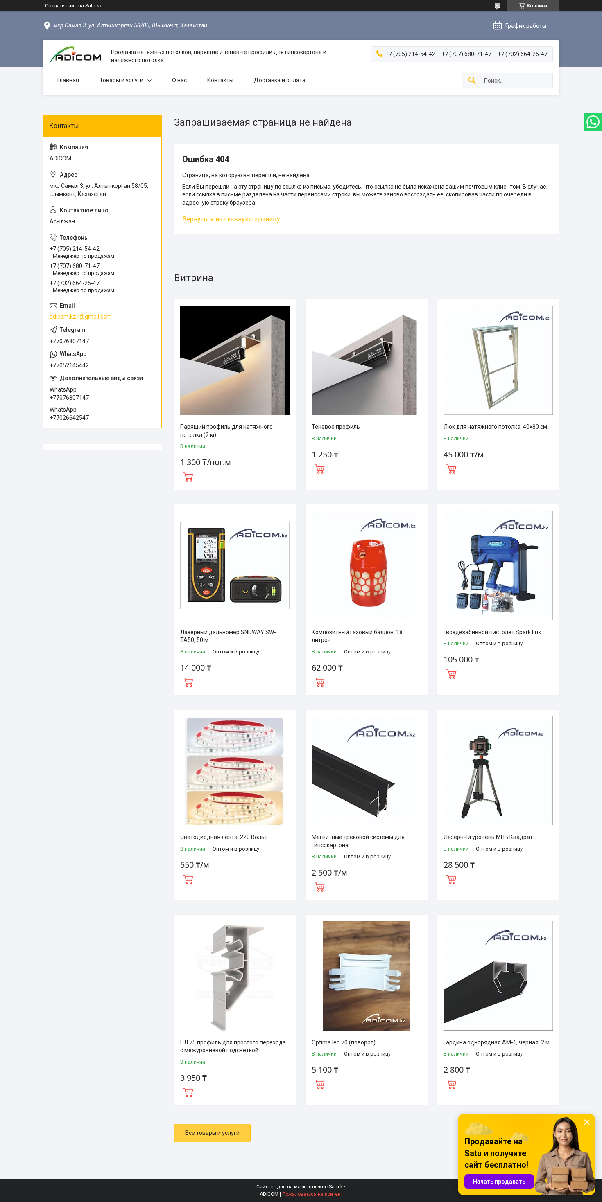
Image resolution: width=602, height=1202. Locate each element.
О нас (179, 80)
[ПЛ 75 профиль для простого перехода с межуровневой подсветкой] (235, 975)
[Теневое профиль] (366, 360)
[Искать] (472, 80)
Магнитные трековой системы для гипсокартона (358, 841)
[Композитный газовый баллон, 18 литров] (366, 565)
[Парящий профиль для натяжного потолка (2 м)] (235, 360)
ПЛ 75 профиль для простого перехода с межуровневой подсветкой (233, 1046)
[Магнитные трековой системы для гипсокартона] (366, 770)
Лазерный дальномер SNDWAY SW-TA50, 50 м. (228, 636)
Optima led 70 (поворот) (344, 1042)
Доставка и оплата (280, 80)
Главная (68, 80)
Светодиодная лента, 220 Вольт (223, 837)
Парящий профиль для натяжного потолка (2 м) (226, 430)
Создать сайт (60, 6)
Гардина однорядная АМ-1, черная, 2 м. (497, 1042)
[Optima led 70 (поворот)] (366, 975)
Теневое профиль (336, 426)
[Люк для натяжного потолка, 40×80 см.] (498, 360)
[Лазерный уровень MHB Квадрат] (498, 770)
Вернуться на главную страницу (231, 219)
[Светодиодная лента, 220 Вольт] (235, 770)
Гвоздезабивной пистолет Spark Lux (492, 632)
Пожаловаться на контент (312, 1194)
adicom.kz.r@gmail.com (81, 316)
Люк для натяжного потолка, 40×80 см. (496, 426)
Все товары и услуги (212, 1133)
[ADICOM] (77, 56)
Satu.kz (337, 1187)
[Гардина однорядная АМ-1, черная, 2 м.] (498, 975)
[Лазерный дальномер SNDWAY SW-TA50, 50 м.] (235, 565)
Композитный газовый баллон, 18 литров (357, 636)
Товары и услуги (121, 80)
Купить (188, 476)
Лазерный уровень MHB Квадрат (488, 837)
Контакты (220, 80)
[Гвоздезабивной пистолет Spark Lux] (498, 565)
